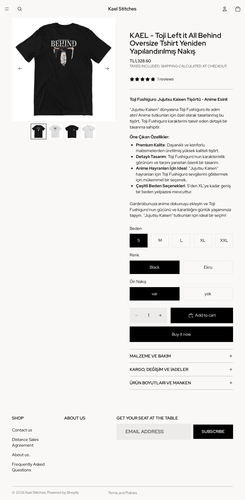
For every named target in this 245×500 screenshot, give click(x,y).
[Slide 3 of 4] (72, 131)
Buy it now (181, 334)
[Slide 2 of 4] (55, 131)
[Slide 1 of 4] (38, 131)
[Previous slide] (18, 69)
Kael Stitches (35, 492)
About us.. (21, 454)
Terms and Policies (122, 492)
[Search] (19, 9)
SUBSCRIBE (213, 431)
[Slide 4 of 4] (89, 131)
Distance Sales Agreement (25, 442)
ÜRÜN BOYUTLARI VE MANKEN (160, 383)
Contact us (22, 430)
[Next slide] (108, 69)
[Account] (224, 9)
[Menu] (7, 9)
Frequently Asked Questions (28, 467)
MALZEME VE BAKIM (150, 356)
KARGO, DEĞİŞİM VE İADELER (159, 369)
